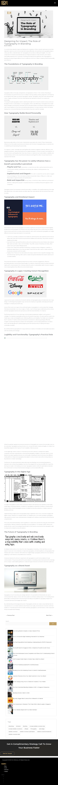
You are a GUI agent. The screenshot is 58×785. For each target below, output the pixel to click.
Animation (18, 726)
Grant (5, 767)
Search (7, 621)
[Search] (53, 623)
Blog (5, 766)
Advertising (11, 726)
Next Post (49, 615)
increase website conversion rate (37, 726)
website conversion (13, 731)
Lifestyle (26, 728)
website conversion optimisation (27, 731)
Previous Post (10, 615)
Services (6, 769)
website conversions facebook (44, 731)
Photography (34, 728)
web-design (41, 728)
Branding (25, 726)
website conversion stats (14, 734)
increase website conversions (15, 728)
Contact (6, 771)
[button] (7, 753)
